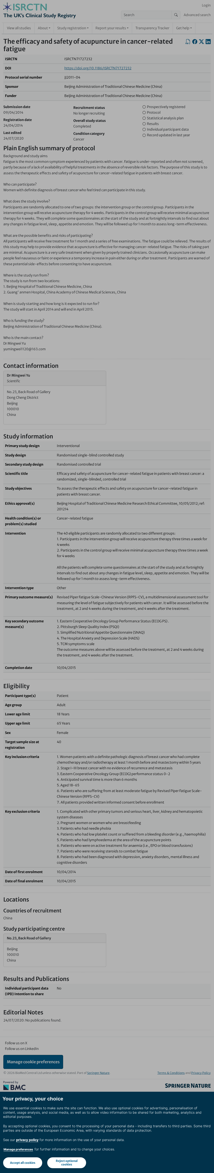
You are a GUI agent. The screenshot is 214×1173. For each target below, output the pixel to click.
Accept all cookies (22, 1163)
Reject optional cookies (67, 1162)
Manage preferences (18, 1149)
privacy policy (27, 1140)
